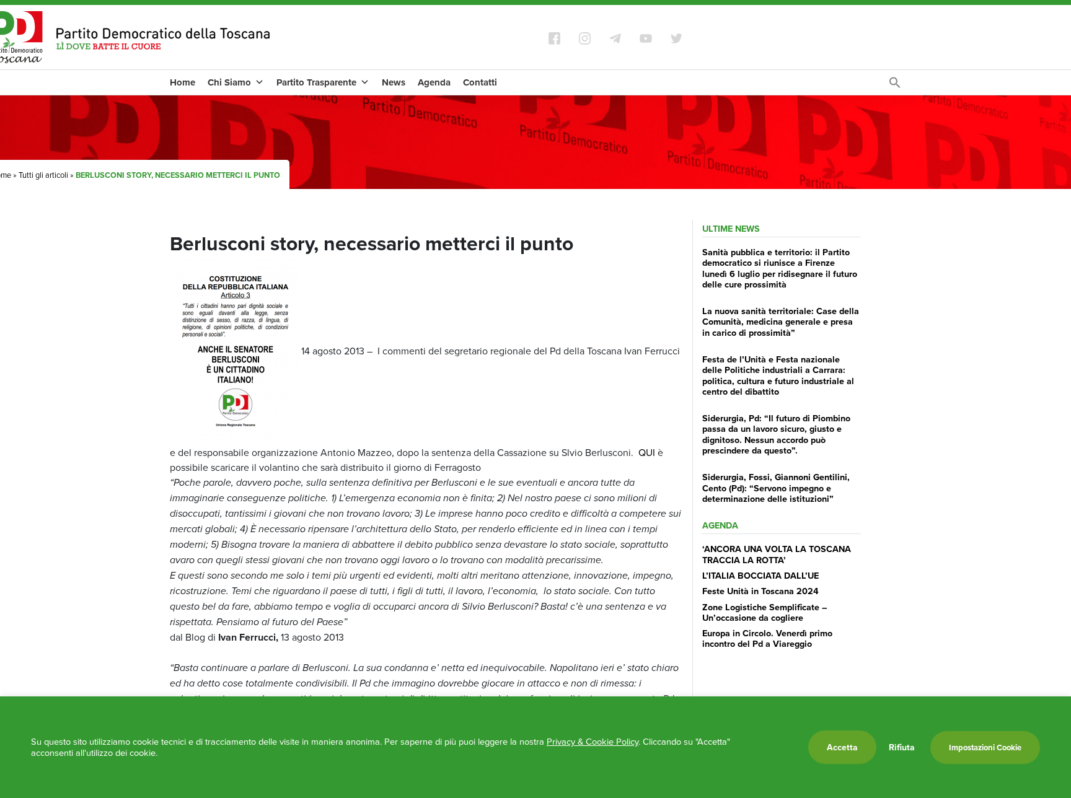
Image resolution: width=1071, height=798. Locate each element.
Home (182, 82)
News (393, 82)
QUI (646, 452)
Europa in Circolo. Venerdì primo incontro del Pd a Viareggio (767, 638)
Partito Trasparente (316, 82)
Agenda (434, 82)
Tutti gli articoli (43, 174)
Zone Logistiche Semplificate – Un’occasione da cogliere (764, 612)
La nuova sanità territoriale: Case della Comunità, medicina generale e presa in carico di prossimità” (780, 321)
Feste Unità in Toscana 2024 (760, 590)
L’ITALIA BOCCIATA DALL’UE (760, 575)
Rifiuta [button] (902, 747)
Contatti (480, 82)
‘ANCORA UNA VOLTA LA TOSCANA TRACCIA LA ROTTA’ (776, 554)
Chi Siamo (229, 82)
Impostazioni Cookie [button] (985, 747)
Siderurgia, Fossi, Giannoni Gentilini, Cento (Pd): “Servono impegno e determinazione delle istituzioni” (776, 487)
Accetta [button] (842, 747)
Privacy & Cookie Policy (592, 741)
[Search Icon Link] (895, 85)
